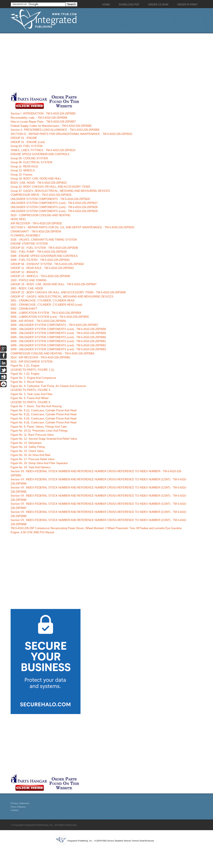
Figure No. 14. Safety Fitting (28, 446)
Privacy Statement (20, 803)
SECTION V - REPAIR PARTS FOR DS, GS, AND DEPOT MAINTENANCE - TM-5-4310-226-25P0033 (72, 227)
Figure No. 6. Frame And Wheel (29, 398)
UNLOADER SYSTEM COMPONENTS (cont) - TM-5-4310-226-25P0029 (54, 211)
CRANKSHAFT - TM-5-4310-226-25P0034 (36, 231)
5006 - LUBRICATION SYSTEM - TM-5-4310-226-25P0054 (46, 312)
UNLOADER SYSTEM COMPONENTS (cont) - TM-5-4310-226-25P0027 (54, 203)
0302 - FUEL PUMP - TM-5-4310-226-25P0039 (39, 251)
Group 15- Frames (21, 174)
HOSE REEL (18, 219)
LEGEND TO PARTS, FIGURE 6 (30, 402)
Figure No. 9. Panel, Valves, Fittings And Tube (39, 426)
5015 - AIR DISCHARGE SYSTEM (31, 361)
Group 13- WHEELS (23, 170)
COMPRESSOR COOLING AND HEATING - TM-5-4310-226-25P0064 (52, 353)
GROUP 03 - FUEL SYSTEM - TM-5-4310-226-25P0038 (44, 247)
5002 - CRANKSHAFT (24, 308)
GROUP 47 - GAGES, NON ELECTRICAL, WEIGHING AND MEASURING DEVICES (62, 296)
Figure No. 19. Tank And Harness (31, 467)
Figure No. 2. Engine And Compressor (33, 377)
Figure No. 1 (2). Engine (25, 373)
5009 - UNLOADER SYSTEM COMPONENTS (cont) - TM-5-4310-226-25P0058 (58, 329)
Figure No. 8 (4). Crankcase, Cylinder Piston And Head (43, 422)
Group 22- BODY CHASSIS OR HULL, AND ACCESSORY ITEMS (50, 186)
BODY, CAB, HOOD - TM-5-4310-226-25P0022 (39, 182)
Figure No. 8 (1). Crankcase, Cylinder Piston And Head (43, 410)
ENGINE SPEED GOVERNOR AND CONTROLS (40, 154)
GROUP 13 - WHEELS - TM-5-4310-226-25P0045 (40, 276)
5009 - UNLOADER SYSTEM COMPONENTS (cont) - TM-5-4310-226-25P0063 (58, 349)
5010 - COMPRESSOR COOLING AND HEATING (41, 215)
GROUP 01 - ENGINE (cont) (28, 142)
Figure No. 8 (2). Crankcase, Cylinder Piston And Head (43, 414)
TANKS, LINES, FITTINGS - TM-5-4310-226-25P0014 (43, 150)
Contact (15, 810)
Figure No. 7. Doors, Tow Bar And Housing (36, 406)
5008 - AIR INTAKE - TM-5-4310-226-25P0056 (38, 321)
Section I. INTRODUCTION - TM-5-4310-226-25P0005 (43, 113)
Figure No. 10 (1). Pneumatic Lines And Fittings (39, 430)
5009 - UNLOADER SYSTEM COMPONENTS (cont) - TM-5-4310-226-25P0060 (58, 337)
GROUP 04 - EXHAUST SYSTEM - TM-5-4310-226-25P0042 (47, 264)
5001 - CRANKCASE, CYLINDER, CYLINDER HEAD (42, 300)
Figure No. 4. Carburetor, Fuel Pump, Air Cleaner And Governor (48, 386)
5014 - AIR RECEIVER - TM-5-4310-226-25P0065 (40, 357)
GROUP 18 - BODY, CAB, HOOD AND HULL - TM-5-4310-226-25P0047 (54, 284)
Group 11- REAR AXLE (24, 166)
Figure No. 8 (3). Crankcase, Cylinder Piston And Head (43, 418)
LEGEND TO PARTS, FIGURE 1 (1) (32, 369)
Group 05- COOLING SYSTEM (29, 158)
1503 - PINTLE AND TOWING (29, 280)
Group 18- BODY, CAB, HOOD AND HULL (36, 178)
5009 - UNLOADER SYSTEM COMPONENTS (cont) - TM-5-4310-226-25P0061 (58, 341)
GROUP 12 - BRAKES (24, 272)
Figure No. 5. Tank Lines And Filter (31, 394)
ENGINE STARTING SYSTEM (29, 243)
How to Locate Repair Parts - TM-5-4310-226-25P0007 (43, 121)
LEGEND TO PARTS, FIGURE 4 (30, 390)
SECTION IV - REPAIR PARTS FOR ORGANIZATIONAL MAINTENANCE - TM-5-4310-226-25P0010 (71, 134)
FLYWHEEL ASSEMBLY (25, 235)
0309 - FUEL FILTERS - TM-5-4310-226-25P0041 (40, 259)
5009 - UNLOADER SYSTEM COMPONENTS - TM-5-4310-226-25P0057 (54, 324)
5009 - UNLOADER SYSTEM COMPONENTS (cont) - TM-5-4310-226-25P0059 (58, 333)
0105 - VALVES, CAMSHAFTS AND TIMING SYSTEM (44, 239)
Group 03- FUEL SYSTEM (26, 146)
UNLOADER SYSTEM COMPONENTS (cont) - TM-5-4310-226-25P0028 (54, 207)
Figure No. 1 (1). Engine (25, 365)
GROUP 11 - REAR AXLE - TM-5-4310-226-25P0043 (42, 268)
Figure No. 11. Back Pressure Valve (32, 434)
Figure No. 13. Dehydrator (26, 442)
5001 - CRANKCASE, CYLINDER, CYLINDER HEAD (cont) (46, 304)
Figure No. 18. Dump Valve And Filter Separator (39, 463)
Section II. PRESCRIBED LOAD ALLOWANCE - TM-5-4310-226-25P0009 (55, 129)
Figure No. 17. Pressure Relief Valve (32, 459)
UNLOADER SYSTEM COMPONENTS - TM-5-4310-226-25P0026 (50, 199)
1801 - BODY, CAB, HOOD (27, 288)
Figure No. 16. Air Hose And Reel (30, 455)
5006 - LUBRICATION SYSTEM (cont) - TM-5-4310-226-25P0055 (50, 316)
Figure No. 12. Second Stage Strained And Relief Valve (44, 438)
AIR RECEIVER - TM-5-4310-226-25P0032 (36, 223)
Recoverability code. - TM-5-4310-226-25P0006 (39, 117)
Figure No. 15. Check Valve (27, 451)
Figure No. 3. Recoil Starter (27, 381)
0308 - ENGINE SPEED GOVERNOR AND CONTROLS (44, 255)
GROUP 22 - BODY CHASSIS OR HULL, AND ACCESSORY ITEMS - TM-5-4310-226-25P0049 (68, 292)
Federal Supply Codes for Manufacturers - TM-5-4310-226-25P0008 (51, 125)
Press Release (18, 807)
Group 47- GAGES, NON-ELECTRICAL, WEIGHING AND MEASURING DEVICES (60, 190)
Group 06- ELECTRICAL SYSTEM (31, 162)
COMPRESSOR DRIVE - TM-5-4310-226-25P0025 (41, 194)
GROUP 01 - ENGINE (24, 137)
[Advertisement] (99, 62)
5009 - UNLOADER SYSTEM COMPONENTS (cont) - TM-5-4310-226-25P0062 (58, 345)
